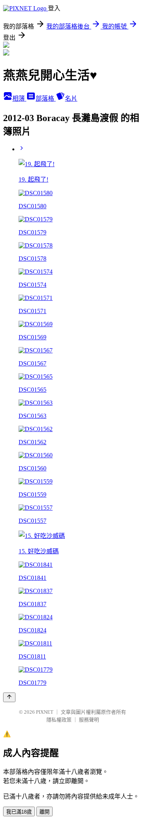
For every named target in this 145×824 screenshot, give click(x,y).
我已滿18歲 (19, 812)
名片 (71, 98)
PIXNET (44, 712)
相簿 (19, 98)
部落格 (46, 98)
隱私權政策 (59, 720)
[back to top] (9, 697)
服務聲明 (89, 720)
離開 (44, 812)
